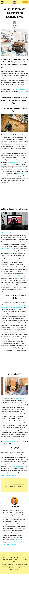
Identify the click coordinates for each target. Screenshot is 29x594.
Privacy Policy (23, 559)
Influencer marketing (6, 233)
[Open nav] (2, 2)
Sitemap (14, 561)
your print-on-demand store (18, 89)
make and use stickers (16, 162)
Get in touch (25, 1)
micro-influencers (19, 276)
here (16, 540)
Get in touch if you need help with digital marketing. (14, 485)
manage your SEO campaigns (14, 441)
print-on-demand (5, 249)
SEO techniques (17, 466)
